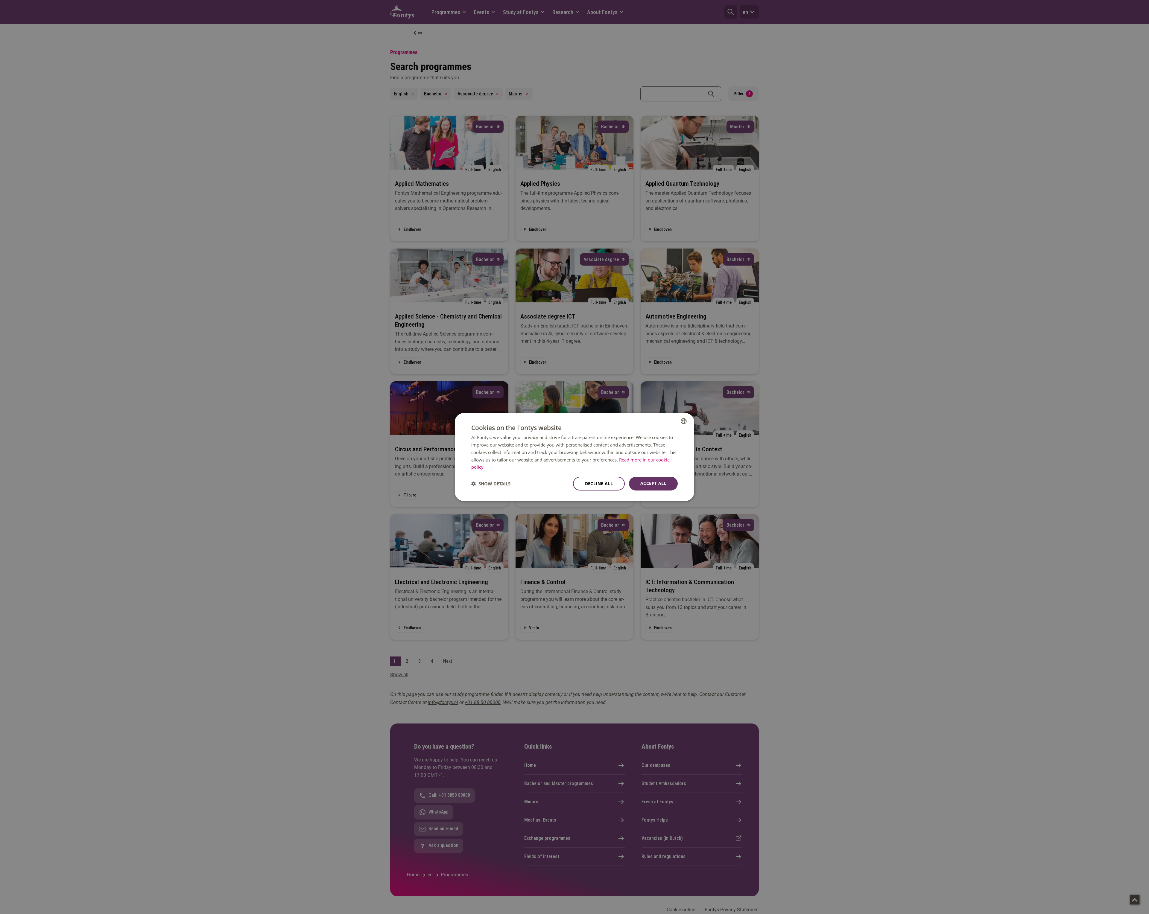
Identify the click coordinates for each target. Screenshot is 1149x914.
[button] (490, 483)
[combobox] (684, 421)
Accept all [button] (653, 483)
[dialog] (574, 457)
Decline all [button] (599, 483)
